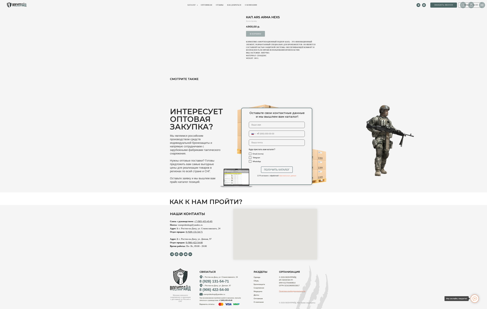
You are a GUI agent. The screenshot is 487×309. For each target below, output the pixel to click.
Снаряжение (259, 288)
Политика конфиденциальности (292, 291)
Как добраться (234, 5)
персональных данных (287, 176)
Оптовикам (206, 5)
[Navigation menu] (482, 5)
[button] (443, 5)
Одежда (257, 277)
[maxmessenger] (424, 5)
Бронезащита (259, 284)
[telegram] (418, 5)
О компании (251, 5)
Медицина (258, 291)
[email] (186, 254)
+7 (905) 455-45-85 (203, 221)
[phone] (181, 254)
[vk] (190, 254)
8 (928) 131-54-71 (194, 232)
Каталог (192, 5)
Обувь (256, 281)
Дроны (256, 295)
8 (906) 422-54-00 (194, 242)
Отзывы (219, 5)
